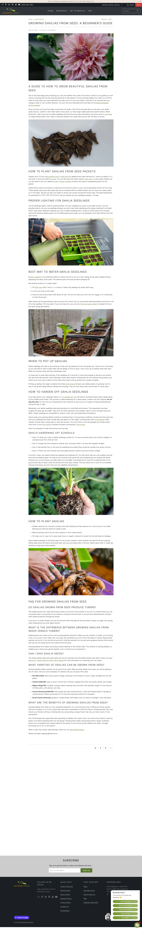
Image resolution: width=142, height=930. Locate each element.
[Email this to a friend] (111, 748)
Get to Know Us (89, 894)
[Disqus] (71, 779)
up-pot (53, 179)
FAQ (85, 899)
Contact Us (64, 907)
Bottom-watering (34, 277)
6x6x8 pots (70, 384)
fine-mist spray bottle (89, 304)
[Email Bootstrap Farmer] (2, 5)
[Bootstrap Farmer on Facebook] (6, 5)
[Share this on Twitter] (95, 748)
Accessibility (65, 911)
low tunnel (47, 424)
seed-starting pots (52, 176)
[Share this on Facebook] (101, 748)
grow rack (108, 114)
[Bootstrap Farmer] (11, 11)
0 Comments (52, 30)
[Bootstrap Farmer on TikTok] (16, 5)
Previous (104, 19)
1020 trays (39, 287)
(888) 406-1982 (27, 5)
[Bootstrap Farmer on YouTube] (19, 5)
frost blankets (100, 419)
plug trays (89, 179)
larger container (66, 181)
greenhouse (68, 397)
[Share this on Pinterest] (106, 748)
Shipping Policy (66, 899)
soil (78, 301)
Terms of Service (66, 886)
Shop (85, 886)
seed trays (65, 176)
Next (110, 19)
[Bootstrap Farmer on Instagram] (9, 5)
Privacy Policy (65, 902)
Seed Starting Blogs (77, 730)
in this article (80, 424)
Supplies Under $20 (91, 902)
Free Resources (89, 891)
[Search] (137, 11)
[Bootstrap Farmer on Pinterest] (12, 5)
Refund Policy (65, 891)
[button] (51, 11)
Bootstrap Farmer (26, 922)
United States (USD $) (111, 5)
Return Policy (65, 894)
